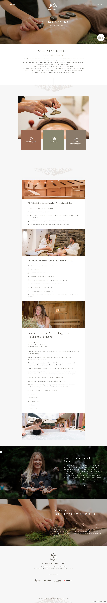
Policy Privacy (55, 598)
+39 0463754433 (40, 568)
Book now (99, 4)
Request (92, 4)
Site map (47, 598)
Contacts (40, 598)
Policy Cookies (65, 598)
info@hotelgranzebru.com (65, 568)
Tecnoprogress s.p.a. (101, 601)
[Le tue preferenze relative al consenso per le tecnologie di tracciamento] (1, 452)
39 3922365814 (51, 568)
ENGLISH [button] (12, 4)
